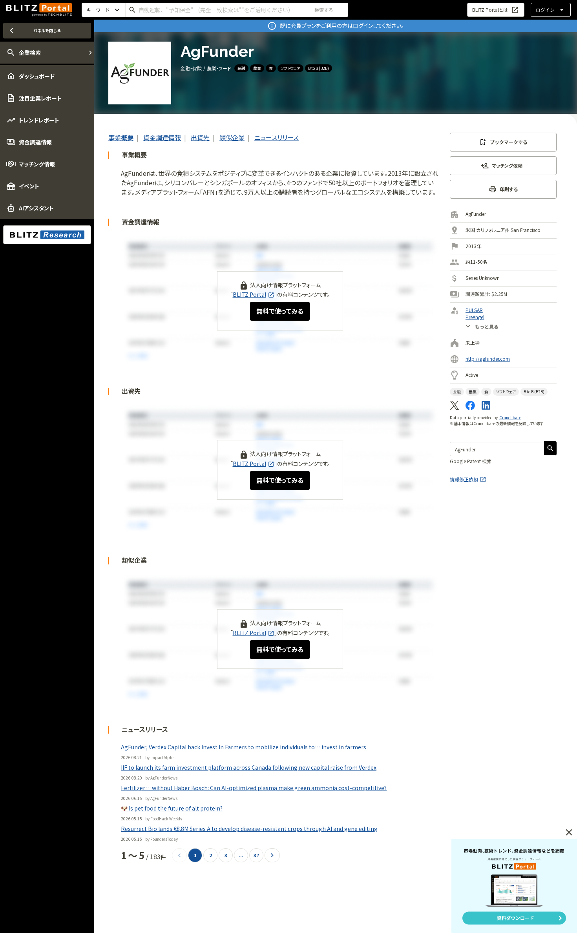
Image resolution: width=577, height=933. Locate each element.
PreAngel (475, 317)
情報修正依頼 (464, 479)
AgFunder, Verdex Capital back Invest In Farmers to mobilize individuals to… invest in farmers (243, 747)
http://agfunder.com (488, 358)
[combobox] (212, 10)
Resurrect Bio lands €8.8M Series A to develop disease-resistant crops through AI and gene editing (249, 829)
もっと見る (486, 326)
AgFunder (476, 213)
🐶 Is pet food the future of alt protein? (172, 808)
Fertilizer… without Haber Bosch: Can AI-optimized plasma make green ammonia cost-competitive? (254, 788)
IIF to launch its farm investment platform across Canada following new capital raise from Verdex (248, 767)
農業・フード (219, 68)
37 (256, 855)
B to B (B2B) (318, 68)
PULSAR (474, 310)
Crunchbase (510, 417)
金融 (241, 68)
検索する (323, 9)
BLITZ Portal (249, 294)
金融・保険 (191, 68)
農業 (257, 68)
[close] (569, 832)
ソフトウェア (290, 68)
